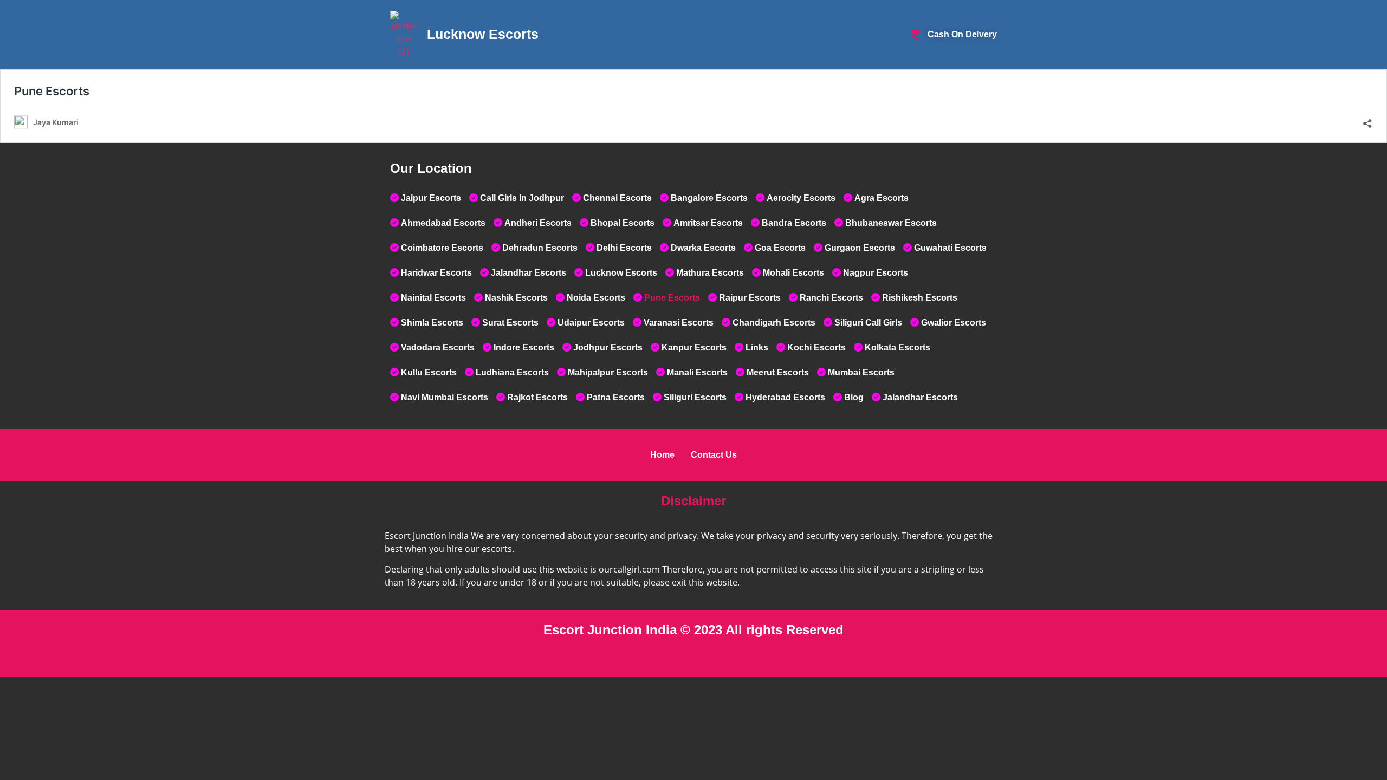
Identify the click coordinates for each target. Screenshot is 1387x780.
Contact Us (714, 454)
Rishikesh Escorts (919, 297)
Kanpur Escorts (694, 347)
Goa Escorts (780, 247)
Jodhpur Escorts (608, 347)
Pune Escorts (51, 91)
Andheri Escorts (538, 222)
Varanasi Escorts (679, 322)
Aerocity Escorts (801, 198)
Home (662, 454)
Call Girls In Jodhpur (522, 198)
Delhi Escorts (624, 247)
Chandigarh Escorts (774, 322)
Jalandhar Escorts (528, 272)
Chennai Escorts (617, 198)
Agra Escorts (881, 198)
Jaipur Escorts (431, 198)
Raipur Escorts (750, 297)
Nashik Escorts (516, 297)
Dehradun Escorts (540, 247)
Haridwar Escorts (436, 272)
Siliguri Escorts (695, 397)
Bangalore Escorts (709, 198)
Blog (854, 397)
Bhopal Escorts (622, 222)
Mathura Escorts (710, 272)
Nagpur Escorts (875, 272)
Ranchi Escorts (831, 297)
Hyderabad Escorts (785, 397)
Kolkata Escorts (897, 347)
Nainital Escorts (433, 297)
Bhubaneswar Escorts (891, 222)
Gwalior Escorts (953, 322)
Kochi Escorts (816, 347)
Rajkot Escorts (537, 397)
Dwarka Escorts (703, 247)
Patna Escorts (616, 397)
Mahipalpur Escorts (608, 372)
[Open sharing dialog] (1367, 121)
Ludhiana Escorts (512, 372)
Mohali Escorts (793, 272)
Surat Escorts (510, 322)
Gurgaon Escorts (860, 247)
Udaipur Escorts (591, 322)
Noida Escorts (596, 297)
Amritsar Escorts (708, 222)
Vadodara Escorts (438, 347)
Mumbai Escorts (861, 372)
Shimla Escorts (432, 322)
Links (757, 347)
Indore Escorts (524, 347)
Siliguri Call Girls (868, 322)
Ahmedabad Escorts (443, 222)
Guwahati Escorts (950, 247)
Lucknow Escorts (621, 272)
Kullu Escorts (429, 372)
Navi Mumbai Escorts (444, 397)
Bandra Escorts (794, 222)
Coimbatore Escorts (442, 247)
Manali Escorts (697, 372)
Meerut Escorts (778, 372)
